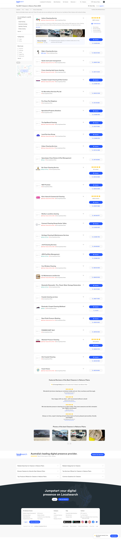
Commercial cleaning (22, 24)
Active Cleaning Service (69, 393)
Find (23, 9)
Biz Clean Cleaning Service (69, 420)
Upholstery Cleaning (22, 26)
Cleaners (27, 9)
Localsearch (18, 9)
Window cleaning (21, 28)
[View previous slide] (68, 444)
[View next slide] (70, 444)
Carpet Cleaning (21, 21)
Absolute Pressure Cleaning (69, 410)
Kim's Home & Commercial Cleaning (69, 401)
